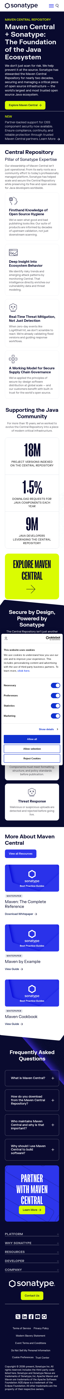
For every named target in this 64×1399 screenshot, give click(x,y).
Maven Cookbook (21, 1016)
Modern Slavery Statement (30, 1335)
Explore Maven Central (23, 105)
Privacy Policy (41, 1328)
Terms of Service (22, 1328)
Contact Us (32, 1295)
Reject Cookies (32, 758)
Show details (46, 729)
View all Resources (20, 853)
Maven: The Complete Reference (25, 904)
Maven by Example (23, 961)
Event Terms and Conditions (30, 1343)
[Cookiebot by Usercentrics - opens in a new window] (46, 638)
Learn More (30, 1210)
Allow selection (32, 748)
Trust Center (42, 1357)
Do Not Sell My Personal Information (30, 1350)
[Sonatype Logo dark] (21, 7)
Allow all (32, 739)
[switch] (55, 695)
